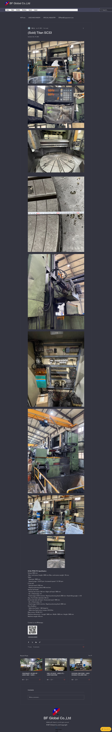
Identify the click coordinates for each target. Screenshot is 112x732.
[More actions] (83, 28)
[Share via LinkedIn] (36, 642)
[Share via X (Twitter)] (32, 642)
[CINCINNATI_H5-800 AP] (31, 664)
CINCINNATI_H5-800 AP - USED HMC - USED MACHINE (30, 674)
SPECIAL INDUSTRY (49, 17)
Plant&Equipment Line (66, 17)
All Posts (22, 17)
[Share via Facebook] (28, 642)
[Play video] (56, 552)
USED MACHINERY (34, 17)
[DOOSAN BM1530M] (81, 664)
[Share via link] (39, 642)
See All (90, 655)
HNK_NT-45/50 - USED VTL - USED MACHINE (56, 674)
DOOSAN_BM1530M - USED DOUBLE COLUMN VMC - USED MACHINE (81, 674)
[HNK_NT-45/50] (56, 664)
